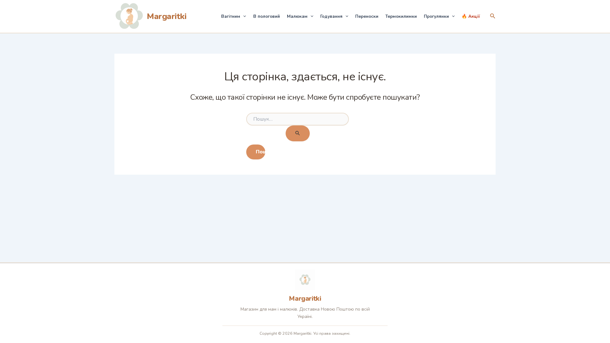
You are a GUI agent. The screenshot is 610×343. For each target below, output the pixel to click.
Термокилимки (401, 16)
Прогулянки (436, 16)
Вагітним (230, 16)
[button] (243, 16)
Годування (331, 16)
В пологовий (266, 16)
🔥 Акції (471, 16)
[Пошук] (298, 133)
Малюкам (297, 16)
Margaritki (166, 16)
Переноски (366, 16)
